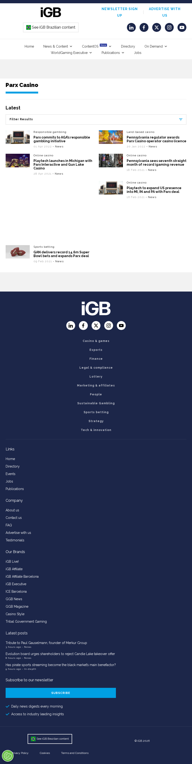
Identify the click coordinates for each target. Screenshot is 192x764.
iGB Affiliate (14, 569)
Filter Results (21, 119)
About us (12, 510)
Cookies (45, 753)
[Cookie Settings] (8, 756)
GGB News (14, 599)
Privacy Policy (20, 753)
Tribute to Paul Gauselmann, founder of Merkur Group (46, 643)
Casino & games (96, 341)
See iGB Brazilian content (51, 27)
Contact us (14, 518)
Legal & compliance (96, 367)
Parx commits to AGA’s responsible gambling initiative (61, 139)
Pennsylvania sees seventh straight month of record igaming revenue (156, 162)
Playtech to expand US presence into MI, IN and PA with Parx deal (154, 190)
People (96, 394)
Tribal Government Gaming (26, 621)
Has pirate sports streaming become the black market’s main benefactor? (61, 665)
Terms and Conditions (75, 753)
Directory (128, 46)
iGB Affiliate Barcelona (22, 576)
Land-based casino (141, 132)
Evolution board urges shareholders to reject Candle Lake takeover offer (60, 654)
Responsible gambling (49, 132)
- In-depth (29, 669)
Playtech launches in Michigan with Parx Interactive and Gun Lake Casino (62, 164)
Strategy (96, 421)
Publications (111, 53)
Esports (96, 350)
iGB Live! (12, 561)
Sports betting (44, 246)
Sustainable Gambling (96, 403)
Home (29, 46)
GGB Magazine (17, 606)
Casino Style (15, 614)
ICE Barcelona (16, 591)
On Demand (153, 46)
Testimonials (15, 540)
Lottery (96, 376)
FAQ (9, 525)
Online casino (43, 155)
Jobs (137, 53)
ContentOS (94, 46)
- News (58, 146)
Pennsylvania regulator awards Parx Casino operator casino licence (156, 139)
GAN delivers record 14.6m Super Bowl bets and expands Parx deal (61, 254)
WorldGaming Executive (69, 53)
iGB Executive (16, 584)
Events (10, 474)
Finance (96, 358)
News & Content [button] (55, 46)
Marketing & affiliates (96, 385)
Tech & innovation (96, 430)
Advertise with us (18, 533)
